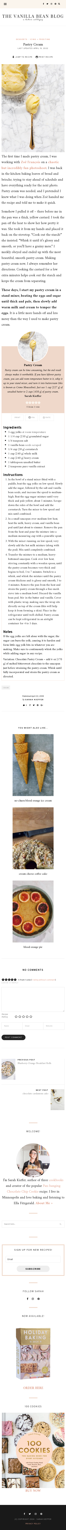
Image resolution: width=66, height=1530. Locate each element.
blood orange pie (33, 947)
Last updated (33, 48)
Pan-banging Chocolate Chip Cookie (33, 1189)
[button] (27, 402)
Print (17, 417)
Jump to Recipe (24, 57)
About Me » (44, 1203)
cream (6, 687)
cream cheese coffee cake (33, 874)
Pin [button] (33, 417)
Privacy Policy (33, 1524)
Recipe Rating (5, 1015)
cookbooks (56, 1180)
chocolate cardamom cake (35, 1094)
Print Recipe (45, 57)
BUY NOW (33, 1491)
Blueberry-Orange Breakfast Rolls (34, 1063)
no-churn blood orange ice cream (33, 800)
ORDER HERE (33, 1388)
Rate (48, 417)
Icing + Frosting (40, 39)
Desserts (21, 39)
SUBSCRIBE (33, 1268)
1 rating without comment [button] (43, 980)
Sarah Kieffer (33, 396)
